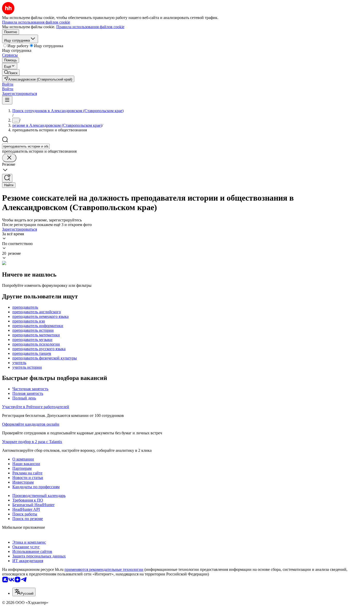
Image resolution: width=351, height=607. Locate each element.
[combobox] (26, 146)
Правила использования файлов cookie (90, 27)
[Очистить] (9, 158)
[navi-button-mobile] (7, 100)
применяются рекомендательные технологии (103, 569)
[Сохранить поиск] (7, 178)
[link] (11, 72)
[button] (7, 84)
